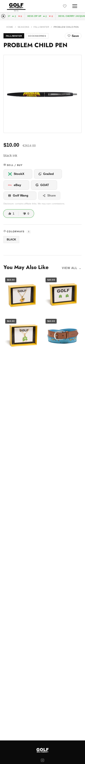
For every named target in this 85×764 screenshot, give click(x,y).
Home (9, 27)
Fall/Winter (41, 27)
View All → (72, 268)
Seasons (23, 27)
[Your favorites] (64, 6)
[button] (42, 94)
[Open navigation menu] (74, 6)
